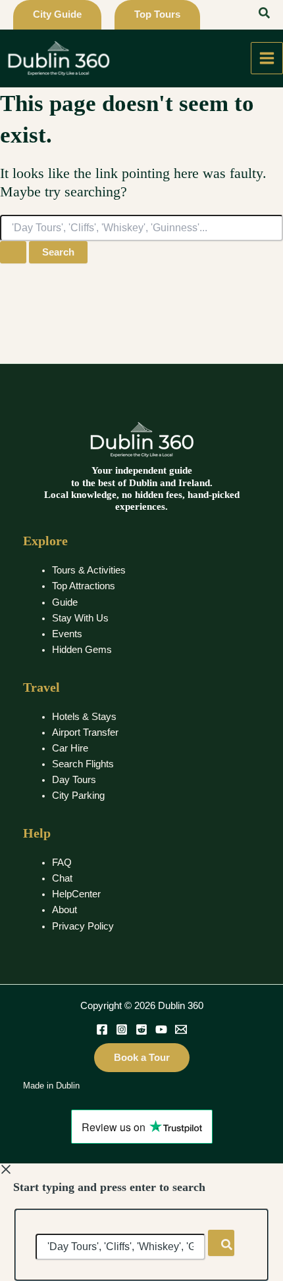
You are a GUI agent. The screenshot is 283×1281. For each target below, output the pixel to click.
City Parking (78, 795)
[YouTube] (161, 1029)
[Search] (221, 1243)
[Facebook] (102, 1029)
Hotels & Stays (84, 716)
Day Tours (74, 780)
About (64, 910)
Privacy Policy (83, 926)
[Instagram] (122, 1029)
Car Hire (70, 748)
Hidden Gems (82, 649)
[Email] (181, 1029)
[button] (57, 15)
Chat (62, 878)
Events (67, 634)
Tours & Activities (89, 570)
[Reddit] (141, 1029)
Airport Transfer (85, 732)
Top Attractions (83, 586)
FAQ (62, 862)
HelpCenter (76, 894)
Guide (65, 602)
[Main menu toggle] (267, 58)
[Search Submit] (13, 252)
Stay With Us (80, 618)
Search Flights (83, 764)
